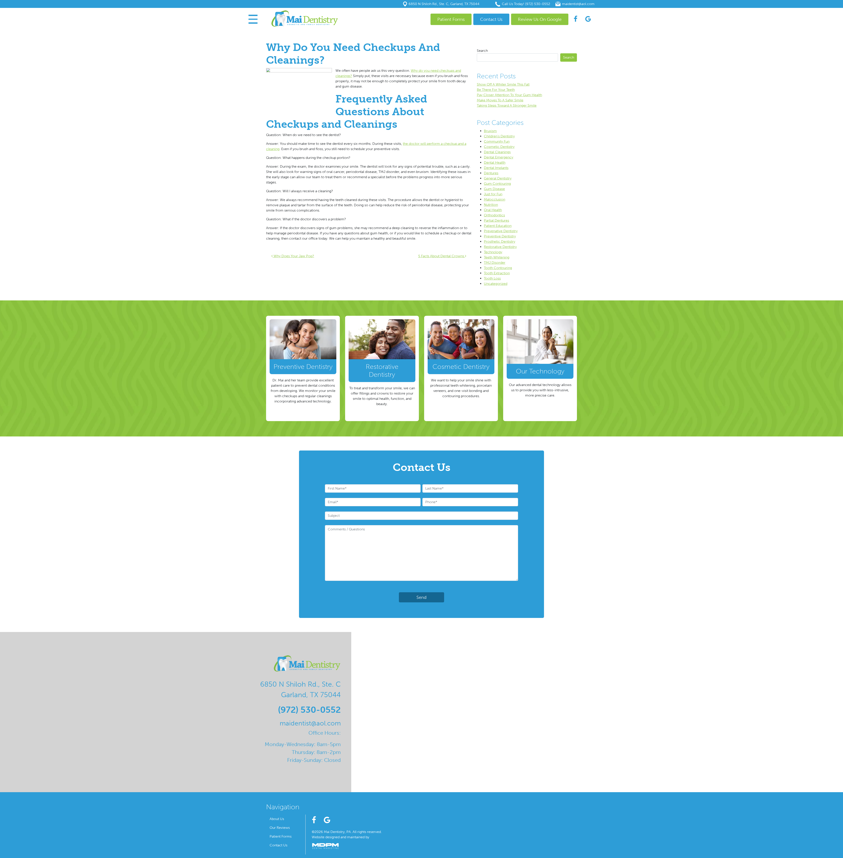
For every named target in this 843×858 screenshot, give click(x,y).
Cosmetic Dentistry (499, 147)
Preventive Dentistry (500, 236)
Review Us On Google (540, 19)
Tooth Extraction (497, 273)
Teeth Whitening (496, 257)
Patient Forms (451, 19)
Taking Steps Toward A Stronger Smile (507, 105)
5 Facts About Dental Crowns (441, 256)
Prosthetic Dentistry (499, 241)
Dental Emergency (498, 157)
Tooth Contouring (498, 268)
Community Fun (497, 141)
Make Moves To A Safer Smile (500, 100)
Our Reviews (280, 828)
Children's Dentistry (499, 136)
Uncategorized (495, 284)
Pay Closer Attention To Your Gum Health (509, 95)
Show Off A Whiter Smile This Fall (503, 84)
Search (482, 50)
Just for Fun (493, 194)
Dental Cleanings (497, 152)
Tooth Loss (492, 278)
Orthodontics (494, 215)
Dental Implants (496, 168)
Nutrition (491, 205)
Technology (493, 252)
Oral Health (493, 210)
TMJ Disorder (494, 262)
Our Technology (540, 371)
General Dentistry (498, 178)
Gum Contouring (497, 183)
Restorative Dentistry (500, 247)
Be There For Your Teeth (496, 90)
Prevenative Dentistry (501, 231)
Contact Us (491, 19)
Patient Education (498, 226)
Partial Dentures (496, 220)
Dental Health (494, 162)
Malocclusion (494, 199)
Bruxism (490, 131)
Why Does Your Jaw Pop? (293, 256)
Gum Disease (494, 189)
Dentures (491, 173)
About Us (277, 819)
